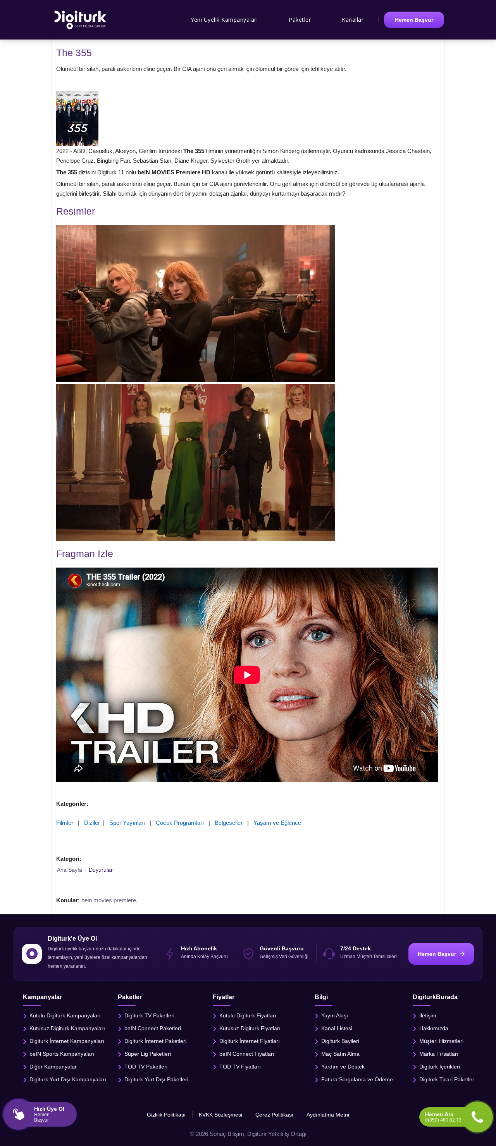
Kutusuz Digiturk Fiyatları (250, 1028)
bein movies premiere (108, 900)
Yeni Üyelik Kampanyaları (224, 19)
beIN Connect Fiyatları (246, 1054)
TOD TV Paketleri (145, 1066)
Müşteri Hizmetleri (441, 1041)
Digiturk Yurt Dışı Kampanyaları (67, 1079)
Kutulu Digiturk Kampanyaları (65, 1015)
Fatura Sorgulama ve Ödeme (357, 1079)
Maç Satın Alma (340, 1054)
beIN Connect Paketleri (152, 1028)
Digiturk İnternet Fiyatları (249, 1041)
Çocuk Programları (180, 822)
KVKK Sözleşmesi (220, 1115)
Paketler (300, 19)
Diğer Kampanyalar (53, 1066)
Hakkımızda (433, 1028)
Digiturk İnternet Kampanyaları (66, 1041)
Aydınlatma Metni (328, 1115)
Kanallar (352, 19)
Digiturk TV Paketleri (149, 1015)
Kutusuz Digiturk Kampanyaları (67, 1028)
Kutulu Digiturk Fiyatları (247, 1015)
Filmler (64, 822)
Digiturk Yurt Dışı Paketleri (156, 1079)
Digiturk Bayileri (340, 1041)
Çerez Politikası (274, 1115)
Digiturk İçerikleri (439, 1066)
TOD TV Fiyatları (240, 1066)
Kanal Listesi (336, 1028)
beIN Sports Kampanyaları (61, 1054)
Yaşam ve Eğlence (277, 822)
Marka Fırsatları (438, 1054)
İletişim (427, 1015)
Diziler (92, 822)
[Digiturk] (81, 20)
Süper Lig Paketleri (147, 1054)
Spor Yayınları (127, 822)
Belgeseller (229, 822)
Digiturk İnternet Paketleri (155, 1041)
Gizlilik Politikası (166, 1115)
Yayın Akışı (334, 1015)
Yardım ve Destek (343, 1066)
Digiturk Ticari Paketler (446, 1079)
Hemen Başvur (414, 20)
